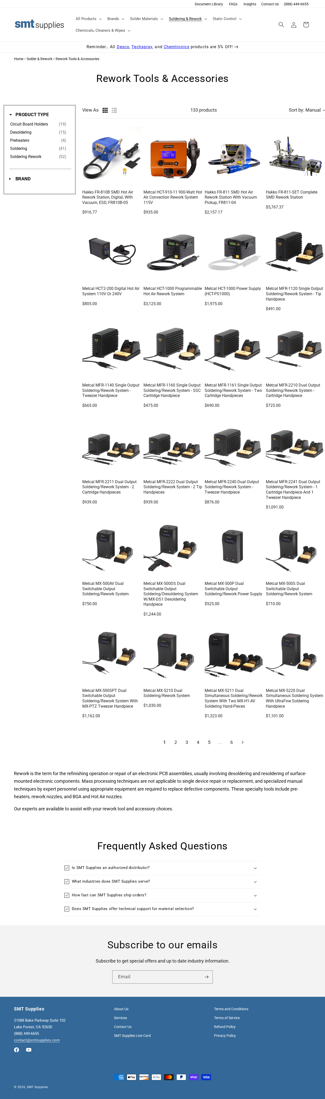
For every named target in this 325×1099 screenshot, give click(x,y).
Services (120, 1018)
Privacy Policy (225, 1036)
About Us (121, 1009)
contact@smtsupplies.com (37, 1040)
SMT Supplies (37, 1087)
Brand (22, 178)
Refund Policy (225, 1027)
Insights (249, 4)
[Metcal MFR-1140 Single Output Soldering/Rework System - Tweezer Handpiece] (111, 349)
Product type (31, 114)
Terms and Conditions (231, 1009)
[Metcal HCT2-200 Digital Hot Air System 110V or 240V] (111, 252)
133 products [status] (203, 110)
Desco (123, 46)
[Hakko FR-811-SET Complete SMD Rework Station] (295, 156)
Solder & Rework (39, 59)
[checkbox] (39, 124)
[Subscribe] (206, 977)
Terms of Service (227, 1018)
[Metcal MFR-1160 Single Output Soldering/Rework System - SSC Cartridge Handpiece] (173, 349)
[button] (88, 19)
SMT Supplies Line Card (132, 1036)
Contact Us (270, 4)
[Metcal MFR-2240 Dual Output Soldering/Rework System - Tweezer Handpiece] (234, 445)
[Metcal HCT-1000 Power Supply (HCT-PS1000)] (234, 252)
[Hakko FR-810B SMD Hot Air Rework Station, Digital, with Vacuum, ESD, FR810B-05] (111, 156)
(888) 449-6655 (296, 4)
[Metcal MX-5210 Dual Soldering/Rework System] (173, 654)
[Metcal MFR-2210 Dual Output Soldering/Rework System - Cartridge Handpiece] (295, 349)
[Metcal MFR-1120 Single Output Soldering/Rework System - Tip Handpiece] (295, 252)
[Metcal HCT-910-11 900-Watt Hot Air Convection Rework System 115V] (173, 156)
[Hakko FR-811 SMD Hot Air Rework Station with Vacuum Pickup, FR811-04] (234, 156)
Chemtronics (176, 46)
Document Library (209, 4)
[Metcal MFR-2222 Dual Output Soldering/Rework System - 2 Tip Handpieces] (173, 445)
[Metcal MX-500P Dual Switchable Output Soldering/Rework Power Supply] (234, 547)
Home (18, 59)
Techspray (142, 46)
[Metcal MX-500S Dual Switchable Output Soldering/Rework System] (295, 547)
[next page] (243, 742)
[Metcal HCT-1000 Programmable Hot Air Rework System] (173, 252)
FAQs (233, 4)
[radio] (105, 110)
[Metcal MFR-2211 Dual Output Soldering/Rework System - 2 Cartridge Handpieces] (111, 445)
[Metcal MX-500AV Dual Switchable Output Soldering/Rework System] (111, 547)
